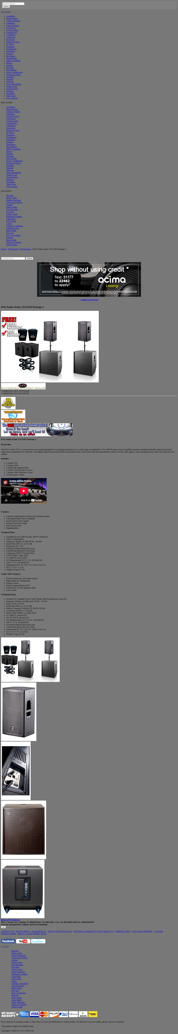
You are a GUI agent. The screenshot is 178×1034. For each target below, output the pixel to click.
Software (10, 82)
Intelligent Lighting (14, 216)
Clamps (9, 205)
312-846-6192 (48, 922)
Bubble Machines (13, 200)
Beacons (9, 195)
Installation (10, 51)
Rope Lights (11, 240)
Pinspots (9, 238)
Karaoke (9, 54)
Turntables (10, 93)
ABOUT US (108, 931)
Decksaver (10, 40)
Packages (10, 68)
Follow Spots (11, 214)
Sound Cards (11, 86)
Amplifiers (10, 16)
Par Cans (10, 233)
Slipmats (9, 79)
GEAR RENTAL (38, 931)
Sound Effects (12, 89)
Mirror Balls (11, 231)
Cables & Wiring (13, 21)
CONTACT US (7, 931)
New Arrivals (11, 98)
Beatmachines (12, 18)
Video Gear (11, 96)
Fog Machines (12, 209)
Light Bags (10, 219)
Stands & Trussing (13, 242)
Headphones (11, 49)
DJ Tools (10, 44)
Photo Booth (11, 70)
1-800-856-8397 (87, 922)
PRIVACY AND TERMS (28, 934)
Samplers (10, 77)
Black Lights (11, 198)
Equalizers (10, 47)
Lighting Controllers (14, 226)
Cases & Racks (12, 25)
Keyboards (10, 56)
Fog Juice (10, 212)
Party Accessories (13, 235)
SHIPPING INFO (122, 931)
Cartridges (10, 23)
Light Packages (12, 228)
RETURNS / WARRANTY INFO (88, 931)
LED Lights (11, 221)
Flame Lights (11, 207)
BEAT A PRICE (23, 931)
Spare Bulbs (16, 1000)
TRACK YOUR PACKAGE (60, 931)
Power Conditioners (14, 72)
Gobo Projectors (18, 972)
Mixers (9, 63)
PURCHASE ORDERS (142, 931)
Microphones (11, 58)
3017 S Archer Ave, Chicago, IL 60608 (18, 922)
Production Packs (13, 75)
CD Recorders (12, 30)
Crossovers (10, 37)
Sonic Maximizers (13, 84)
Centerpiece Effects (14, 202)
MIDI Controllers (13, 61)
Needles (9, 65)
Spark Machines (18, 1002)
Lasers (9, 223)
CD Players (11, 28)
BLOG (44, 934)
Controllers (10, 35)
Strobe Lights (11, 245)
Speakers (10, 91)
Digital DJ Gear (12, 42)
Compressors (11, 32)
